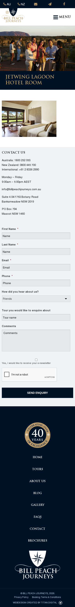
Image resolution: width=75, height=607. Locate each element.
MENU (65, 17)
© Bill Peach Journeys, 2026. (37, 593)
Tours (37, 469)
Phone (7, 276)
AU (8, 4)
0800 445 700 (28, 165)
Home (37, 457)
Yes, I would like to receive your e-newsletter (26, 363)
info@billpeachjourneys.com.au (21, 189)
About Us (37, 481)
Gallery (37, 505)
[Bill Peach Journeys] (37, 433)
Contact (37, 529)
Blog (37, 493)
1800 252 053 (22, 160)
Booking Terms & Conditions (46, 596)
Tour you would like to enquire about (26, 310)
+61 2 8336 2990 (29, 169)
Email (6, 260)
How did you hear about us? (20, 291)
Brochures (37, 541)
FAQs (38, 517)
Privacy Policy (21, 596)
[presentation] (29, 375)
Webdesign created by (35, 602)
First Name (10, 228)
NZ (22, 4)
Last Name (10, 244)
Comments (9, 326)
